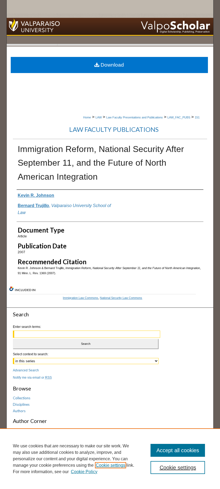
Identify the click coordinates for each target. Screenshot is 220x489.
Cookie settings (110, 465)
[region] (110, 458)
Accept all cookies (177, 450)
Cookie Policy (84, 471)
